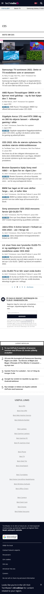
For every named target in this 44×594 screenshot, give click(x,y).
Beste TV (17, 8)
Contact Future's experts (11, 550)
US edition (18, 588)
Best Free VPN (22, 411)
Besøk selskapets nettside (12, 530)
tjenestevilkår (29, 320)
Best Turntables (22, 475)
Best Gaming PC (22, 438)
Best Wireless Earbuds (22, 484)
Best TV (22, 456)
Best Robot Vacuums (22, 511)
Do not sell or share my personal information (19, 578)
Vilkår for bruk (8, 545)
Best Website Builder (22, 420)
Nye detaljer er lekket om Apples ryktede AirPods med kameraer (20, 388)
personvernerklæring (26, 321)
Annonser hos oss (9, 569)
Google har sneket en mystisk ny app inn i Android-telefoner (21, 380)
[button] (2, 3)
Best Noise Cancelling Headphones (22, 479)
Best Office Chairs (22, 489)
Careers (5, 573)
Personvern (7, 555)
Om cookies (7, 559)
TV (1, 41)
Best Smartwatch (22, 466)
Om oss (5, 564)
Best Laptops (22, 429)
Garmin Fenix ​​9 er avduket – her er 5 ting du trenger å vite (22, 372)
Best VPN (22, 406)
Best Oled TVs (22, 461)
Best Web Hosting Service (22, 415)
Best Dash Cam (22, 502)
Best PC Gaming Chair (22, 443)
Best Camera (22, 497)
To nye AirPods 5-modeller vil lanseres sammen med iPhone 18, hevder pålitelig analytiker (20, 350)
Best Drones (22, 507)
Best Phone (22, 452)
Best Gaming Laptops (22, 434)
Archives (30, 287)
